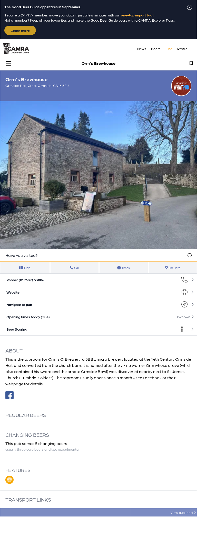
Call (76, 267)
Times (125, 267)
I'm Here (174, 267)
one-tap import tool (137, 15)
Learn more (20, 30)
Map (26, 267)
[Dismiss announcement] (189, 7)
